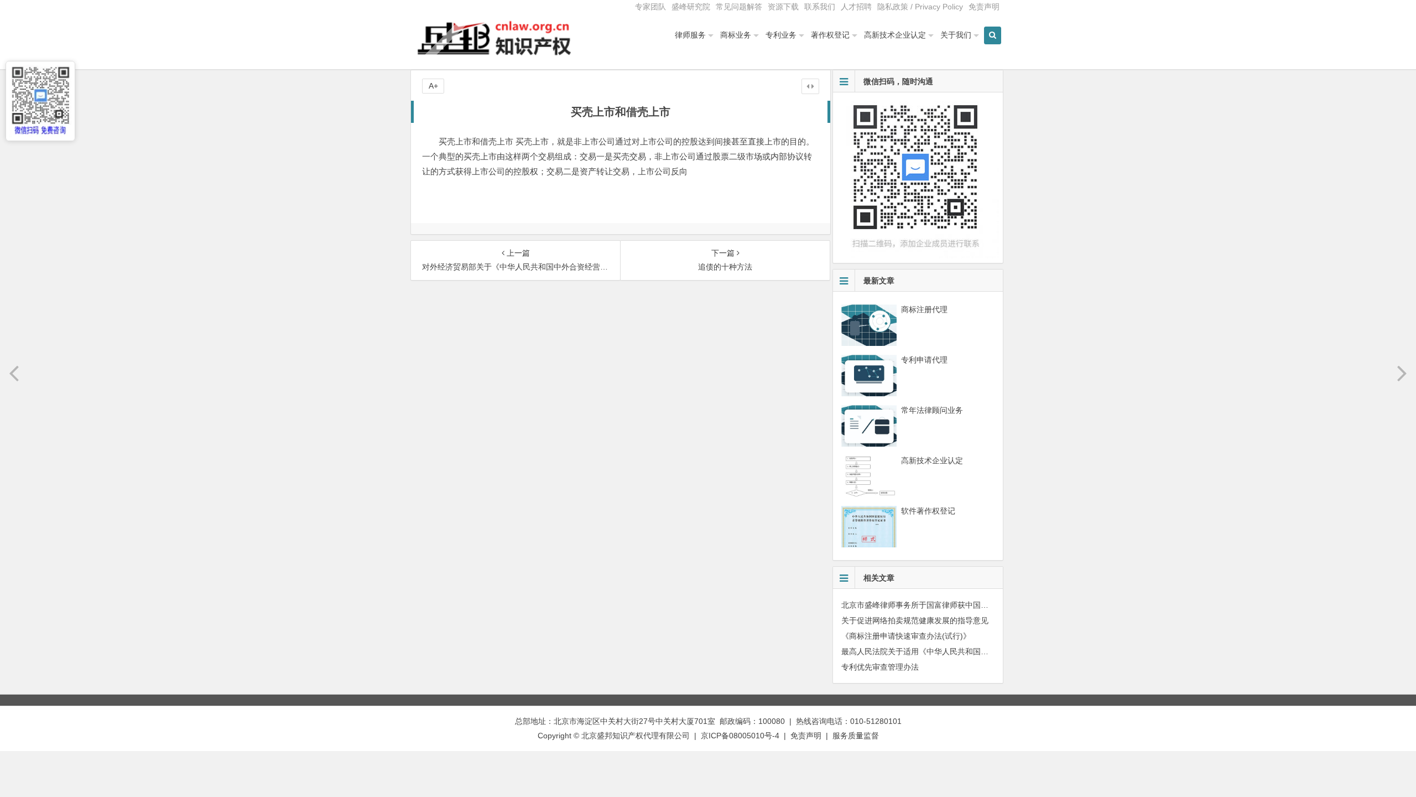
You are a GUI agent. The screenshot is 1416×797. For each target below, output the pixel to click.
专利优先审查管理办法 (880, 667)
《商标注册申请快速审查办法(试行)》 (906, 636)
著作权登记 (830, 34)
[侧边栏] (810, 86)
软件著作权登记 (928, 510)
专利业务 (781, 34)
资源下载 (783, 6)
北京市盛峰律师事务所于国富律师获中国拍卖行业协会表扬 (942, 605)
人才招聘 (856, 6)
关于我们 (955, 34)
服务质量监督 (855, 735)
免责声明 (984, 6)
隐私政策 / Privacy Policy (920, 6)
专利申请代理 (924, 359)
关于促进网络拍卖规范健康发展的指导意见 (914, 620)
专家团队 (650, 6)
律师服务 (690, 34)
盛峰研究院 (690, 6)
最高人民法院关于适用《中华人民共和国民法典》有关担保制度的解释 (961, 651)
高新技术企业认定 (895, 34)
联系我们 (819, 6)
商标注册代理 (924, 309)
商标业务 (735, 34)
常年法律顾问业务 (932, 410)
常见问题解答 (739, 6)
